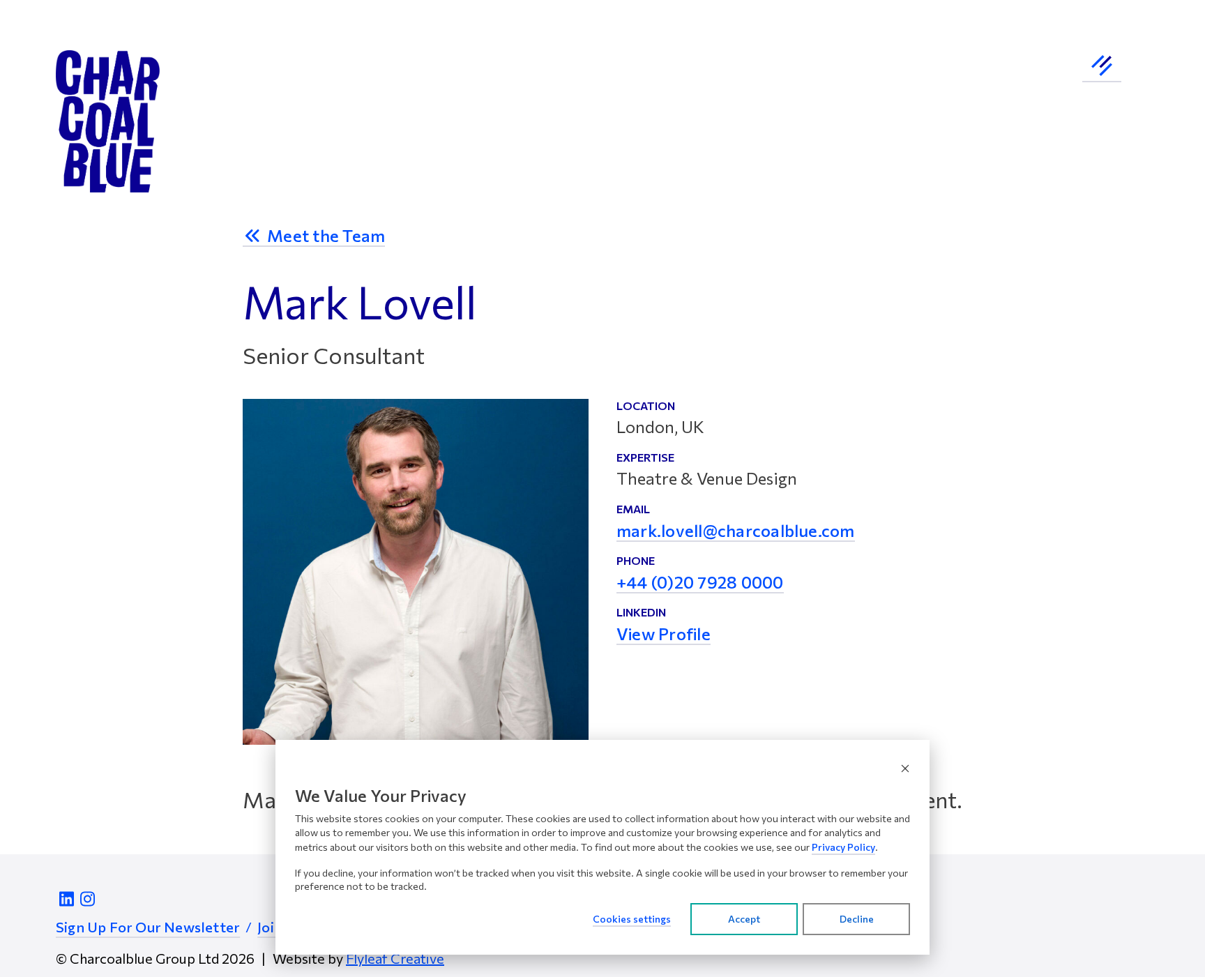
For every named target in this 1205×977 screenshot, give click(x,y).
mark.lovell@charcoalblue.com (735, 531)
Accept (744, 919)
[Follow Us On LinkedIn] (66, 898)
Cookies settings (632, 919)
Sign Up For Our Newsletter (148, 926)
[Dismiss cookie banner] (905, 768)
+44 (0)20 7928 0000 (700, 583)
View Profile (663, 635)
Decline (857, 919)
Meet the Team (324, 236)
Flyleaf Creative (395, 958)
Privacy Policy (843, 847)
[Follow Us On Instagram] (87, 898)
